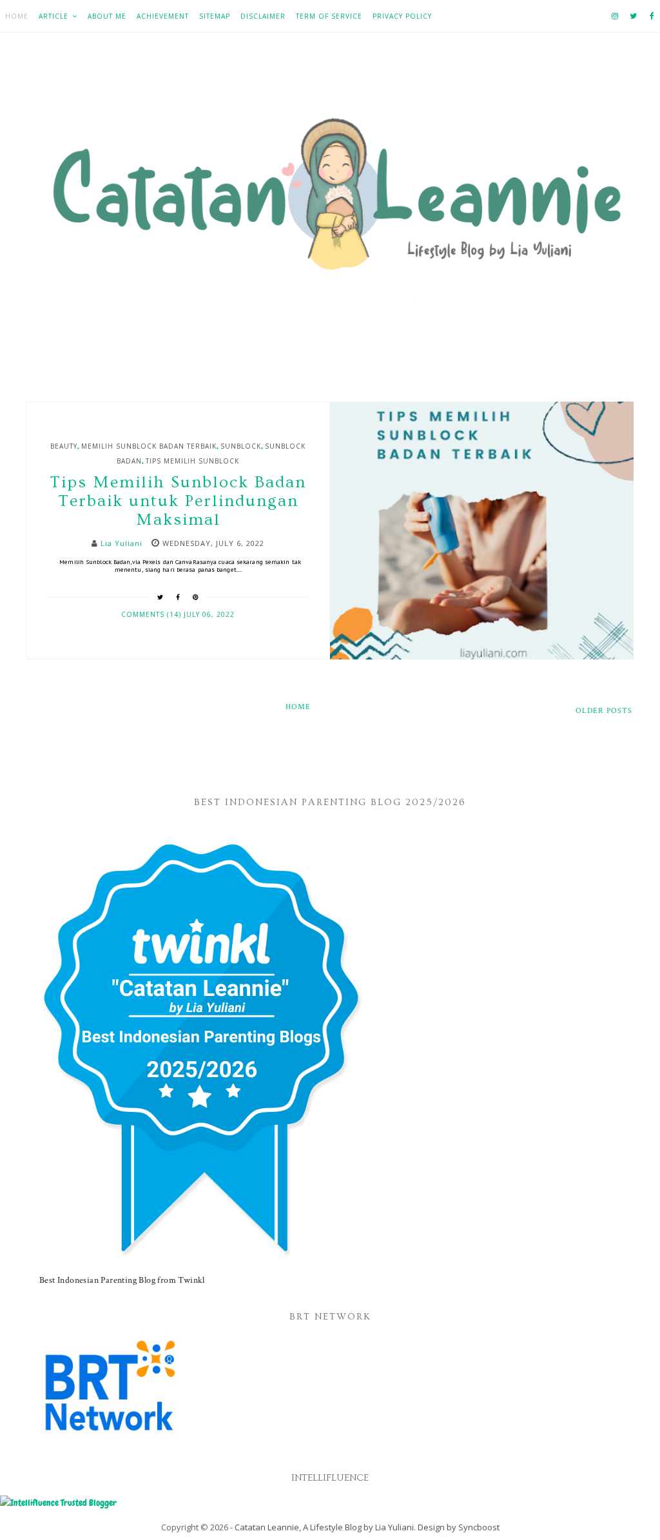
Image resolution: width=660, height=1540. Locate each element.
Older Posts (604, 711)
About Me (107, 16)
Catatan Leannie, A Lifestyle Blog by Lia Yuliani (324, 1527)
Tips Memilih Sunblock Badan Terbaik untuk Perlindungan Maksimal (178, 501)
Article (53, 16)
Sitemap (214, 16)
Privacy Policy (402, 16)
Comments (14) (152, 614)
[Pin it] (196, 597)
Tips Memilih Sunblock (192, 460)
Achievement (163, 16)
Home (16, 16)
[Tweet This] (160, 597)
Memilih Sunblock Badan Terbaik (149, 446)
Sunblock (240, 446)
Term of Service (329, 16)
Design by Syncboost (459, 1527)
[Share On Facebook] (178, 597)
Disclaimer (263, 16)
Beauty (63, 446)
